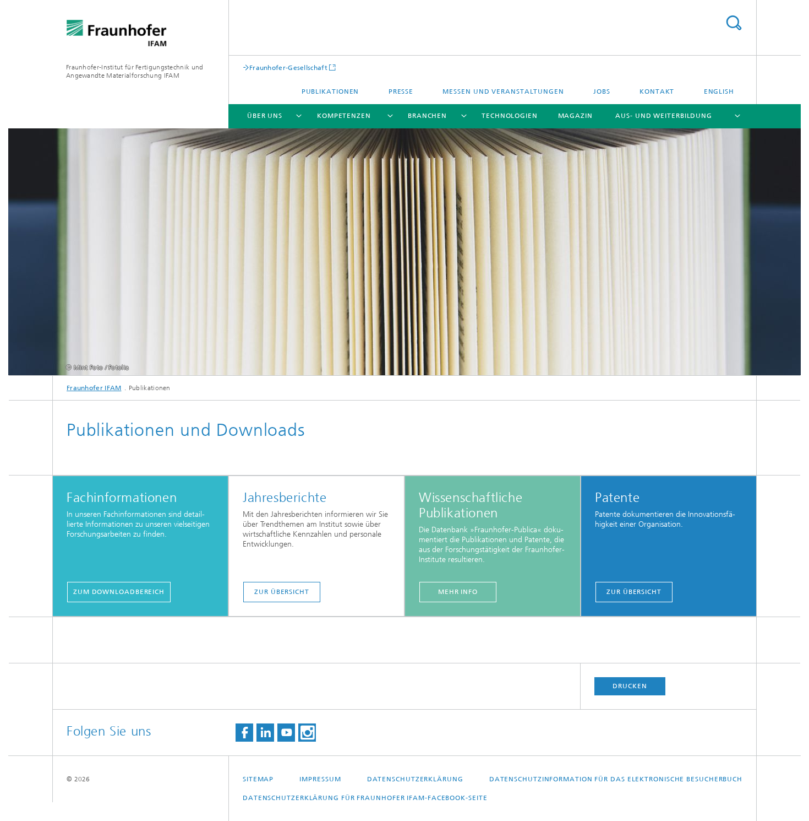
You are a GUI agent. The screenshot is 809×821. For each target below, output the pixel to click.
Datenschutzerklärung (415, 779)
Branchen (427, 116)
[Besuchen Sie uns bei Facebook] (244, 732)
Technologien (510, 116)
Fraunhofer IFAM (94, 388)
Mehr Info (458, 592)
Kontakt (656, 91)
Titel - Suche (733, 23)
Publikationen (330, 91)
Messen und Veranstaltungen (503, 91)
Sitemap (258, 779)
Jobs (601, 91)
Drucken (630, 686)
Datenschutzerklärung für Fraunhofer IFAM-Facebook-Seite (365, 798)
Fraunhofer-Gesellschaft (288, 67)
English (719, 91)
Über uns (264, 116)
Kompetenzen (344, 116)
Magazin (575, 116)
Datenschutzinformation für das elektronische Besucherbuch (615, 779)
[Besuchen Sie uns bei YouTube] (286, 732)
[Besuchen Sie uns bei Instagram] (307, 732)
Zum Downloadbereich (119, 592)
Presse (401, 91)
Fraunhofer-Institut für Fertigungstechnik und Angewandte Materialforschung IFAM (135, 71)
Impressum (320, 779)
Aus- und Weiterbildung (663, 116)
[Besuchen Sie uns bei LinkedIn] (265, 732)
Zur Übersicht (281, 592)
